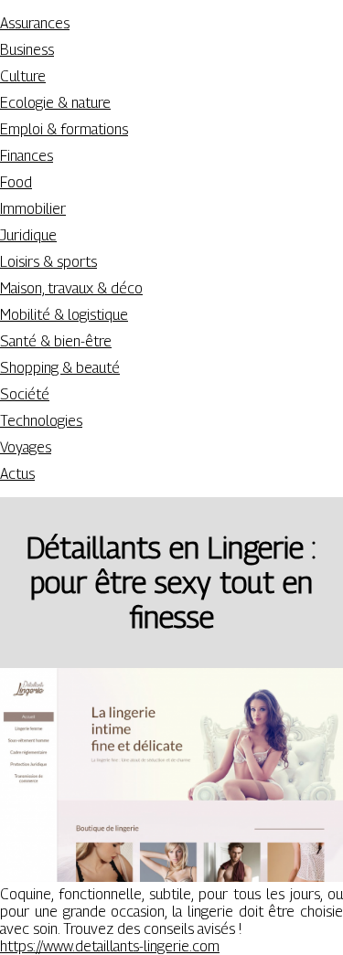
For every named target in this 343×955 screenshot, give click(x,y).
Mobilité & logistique (64, 315)
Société (24, 394)
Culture (23, 76)
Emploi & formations (64, 129)
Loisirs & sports (48, 262)
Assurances (35, 23)
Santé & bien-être (56, 341)
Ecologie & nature (55, 102)
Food (16, 182)
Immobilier (33, 209)
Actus (17, 474)
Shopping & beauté (60, 368)
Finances (26, 155)
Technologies (41, 421)
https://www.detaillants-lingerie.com (110, 946)
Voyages (25, 447)
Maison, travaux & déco (71, 288)
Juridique (28, 235)
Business (27, 49)
